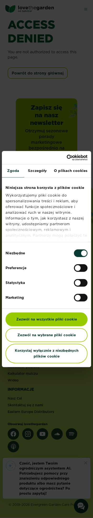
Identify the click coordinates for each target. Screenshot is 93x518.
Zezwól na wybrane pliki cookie (46, 334)
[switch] (81, 268)
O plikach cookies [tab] (71, 170)
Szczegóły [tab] (37, 170)
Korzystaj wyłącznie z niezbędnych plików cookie (46, 353)
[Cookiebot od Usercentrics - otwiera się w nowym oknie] (67, 158)
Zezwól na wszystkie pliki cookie (46, 319)
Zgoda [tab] (13, 170)
